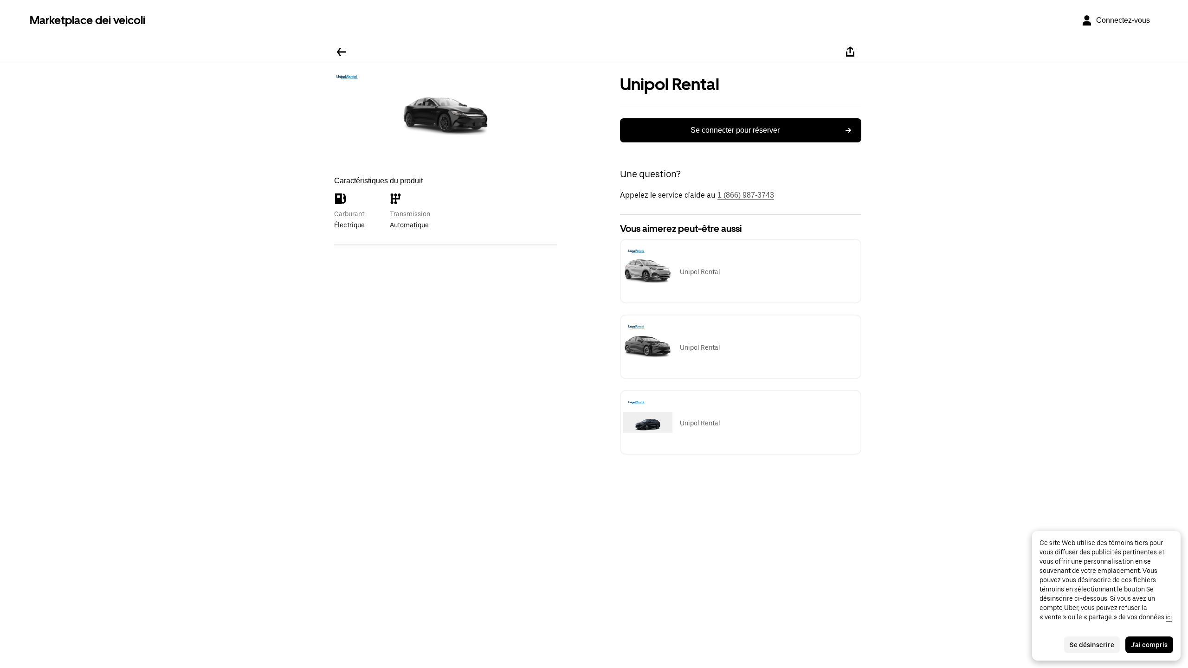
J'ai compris (1149, 645)
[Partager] (850, 52)
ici (1169, 617)
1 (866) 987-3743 (745, 195)
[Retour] (341, 52)
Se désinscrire (1092, 645)
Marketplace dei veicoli (87, 20)
